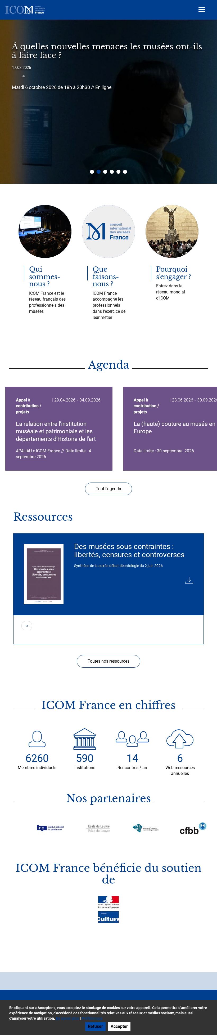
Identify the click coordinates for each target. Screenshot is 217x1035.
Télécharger (133, 579)
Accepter (119, 1026)
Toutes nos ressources (108, 661)
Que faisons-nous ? (106, 276)
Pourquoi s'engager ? (173, 273)
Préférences (92, 1018)
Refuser (95, 1026)
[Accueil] (25, 10)
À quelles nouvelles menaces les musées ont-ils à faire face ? (107, 51)
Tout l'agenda (108, 488)
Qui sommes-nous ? (44, 276)
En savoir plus (67, 1018)
